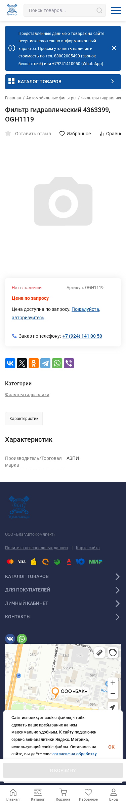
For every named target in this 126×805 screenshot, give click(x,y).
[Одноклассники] (34, 363)
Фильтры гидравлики (101, 98)
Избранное (79, 133)
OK (111, 747)
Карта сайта (88, 548)
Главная (13, 98)
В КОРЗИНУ (63, 770)
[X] (22, 363)
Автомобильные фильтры (51, 98)
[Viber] (69, 363)
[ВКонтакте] (10, 363)
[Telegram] (45, 363)
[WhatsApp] (57, 363)
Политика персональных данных (36, 548)
